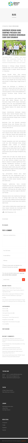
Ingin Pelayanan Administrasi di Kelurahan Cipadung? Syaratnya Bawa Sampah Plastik (13, 340)
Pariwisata (4, 315)
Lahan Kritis (5, 408)
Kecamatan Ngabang (7, 351)
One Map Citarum (6, 409)
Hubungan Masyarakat (7, 313)
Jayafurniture (5, 347)
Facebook (4, 427)
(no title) (4, 297)
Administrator (15, 26)
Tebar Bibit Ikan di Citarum (8, 392)
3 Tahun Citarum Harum (7, 390)
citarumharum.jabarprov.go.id (13, 377)
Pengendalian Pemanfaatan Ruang (10, 321)
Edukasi (4, 308)
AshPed (4, 338)
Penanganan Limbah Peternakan (9, 317)
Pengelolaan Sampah (7, 319)
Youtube (4, 430)
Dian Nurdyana (5, 355)
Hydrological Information (7, 406)
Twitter (3, 425)
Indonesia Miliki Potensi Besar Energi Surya (11, 288)
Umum (10, 26)
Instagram (4, 422)
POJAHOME (5, 343)
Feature (4, 310)
